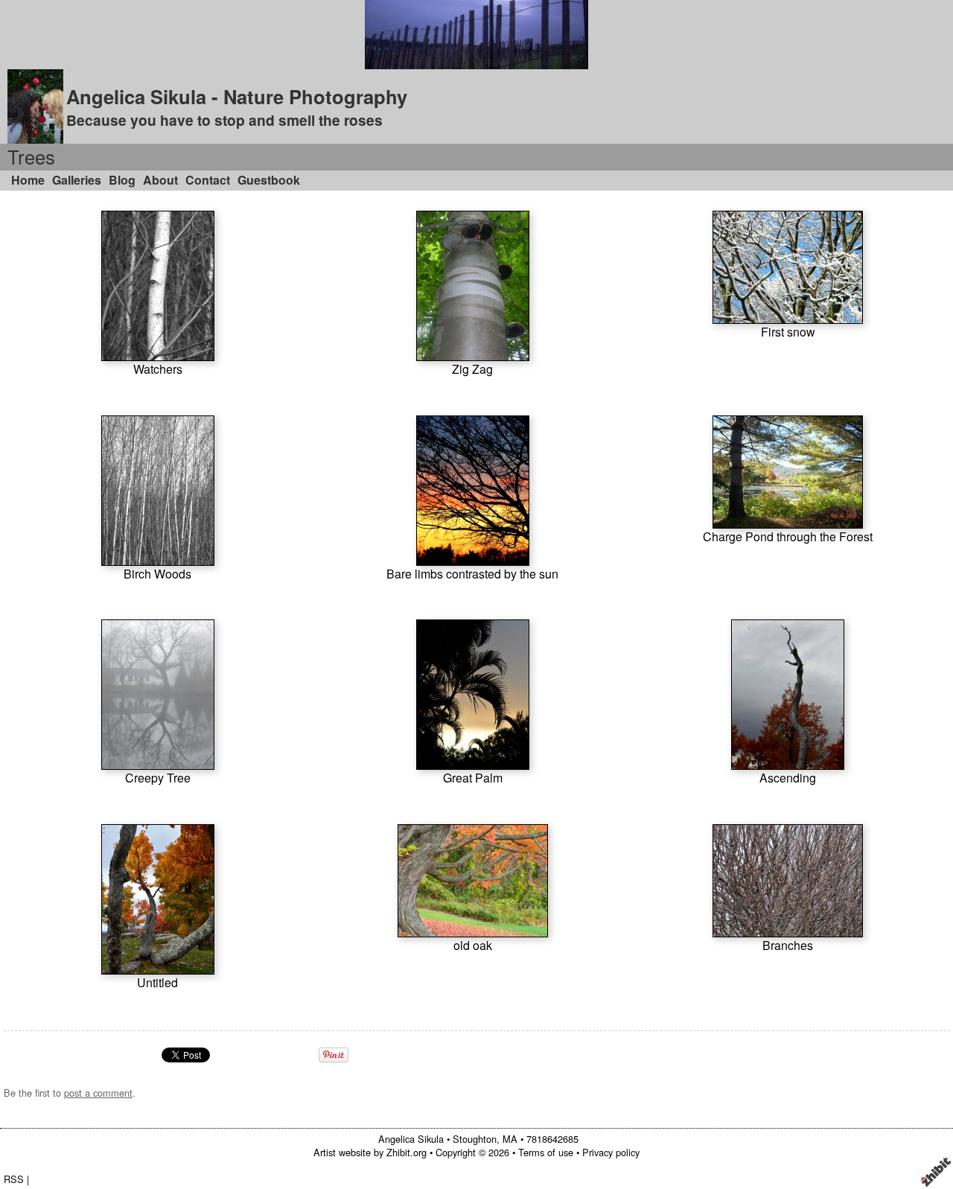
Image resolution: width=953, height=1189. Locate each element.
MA (510, 1139)
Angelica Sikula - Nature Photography (236, 96)
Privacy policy (611, 1152)
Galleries (76, 179)
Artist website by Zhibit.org (370, 1152)
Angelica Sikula (411, 1139)
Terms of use (545, 1152)
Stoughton (475, 1139)
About (160, 179)
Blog (122, 179)
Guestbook (269, 179)
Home (28, 179)
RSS (14, 1179)
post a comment (98, 1093)
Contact (207, 179)
